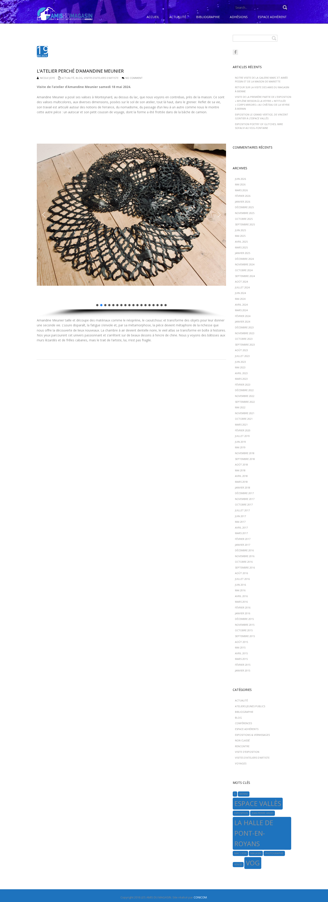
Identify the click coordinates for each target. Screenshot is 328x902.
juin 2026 (240, 178)
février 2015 (242, 664)
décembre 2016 (244, 550)
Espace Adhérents (246, 729)
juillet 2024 (242, 287)
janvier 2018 (242, 487)
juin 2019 (240, 441)
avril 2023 (241, 373)
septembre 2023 (245, 344)
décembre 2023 (244, 327)
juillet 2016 (242, 579)
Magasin (255, 853)
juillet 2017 (242, 510)
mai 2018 (240, 470)
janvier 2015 (242, 670)
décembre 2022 (244, 390)
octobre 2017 (244, 504)
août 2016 (241, 573)
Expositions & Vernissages (252, 734)
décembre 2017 (244, 493)
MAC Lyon (240, 853)
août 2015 (241, 642)
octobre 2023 (244, 338)
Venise (238, 864)
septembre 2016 (245, 567)
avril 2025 (241, 241)
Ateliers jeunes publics (250, 706)
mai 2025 (240, 235)
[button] (43, 214)
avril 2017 (241, 527)
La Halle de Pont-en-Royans (253, 833)
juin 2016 (240, 584)
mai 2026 (240, 184)
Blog (79, 78)
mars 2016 (241, 601)
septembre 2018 (245, 459)
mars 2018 (241, 481)
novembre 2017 (244, 499)
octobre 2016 (244, 561)
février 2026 (242, 195)
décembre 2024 (244, 258)
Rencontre (242, 746)
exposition (241, 813)
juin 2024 (240, 293)
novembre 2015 (244, 624)
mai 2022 (240, 407)
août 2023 (241, 350)
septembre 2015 (245, 636)
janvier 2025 (242, 253)
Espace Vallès (257, 803)
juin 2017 (240, 516)
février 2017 (242, 539)
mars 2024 (241, 310)
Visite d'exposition (247, 751)
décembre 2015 (244, 619)
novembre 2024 (244, 264)
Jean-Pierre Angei (262, 813)
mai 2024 (240, 298)
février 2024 (242, 316)
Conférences (243, 723)
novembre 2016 (244, 556)
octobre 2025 (244, 218)
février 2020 (242, 430)
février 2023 (242, 384)
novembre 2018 (244, 453)
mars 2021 (241, 424)
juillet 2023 (242, 356)
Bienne (243, 793)
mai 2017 (240, 521)
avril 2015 (241, 653)
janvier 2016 (242, 613)
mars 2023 (241, 378)
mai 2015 (240, 647)
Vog (253, 862)
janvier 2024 (242, 321)
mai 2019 (240, 447)
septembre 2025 (245, 224)
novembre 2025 (244, 213)
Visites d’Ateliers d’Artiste (101, 78)
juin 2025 (240, 230)
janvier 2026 (242, 201)
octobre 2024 (244, 270)
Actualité (67, 78)
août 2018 (241, 464)
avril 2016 (241, 596)
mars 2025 (241, 247)
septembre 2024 (245, 276)
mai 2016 (240, 590)
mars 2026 (241, 190)
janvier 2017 (242, 544)
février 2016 (242, 607)
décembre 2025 (244, 207)
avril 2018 (241, 476)
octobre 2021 (244, 418)
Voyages (240, 763)
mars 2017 (241, 533)
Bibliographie (244, 711)
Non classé (242, 740)
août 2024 (241, 281)
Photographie (274, 853)
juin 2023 (240, 361)
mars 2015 (241, 659)
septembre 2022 (245, 401)
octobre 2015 (244, 630)
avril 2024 (241, 304)
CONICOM (200, 897)
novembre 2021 (244, 413)
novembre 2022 (244, 396)
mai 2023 (240, 367)
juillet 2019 (242, 436)
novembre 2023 (244, 333)
